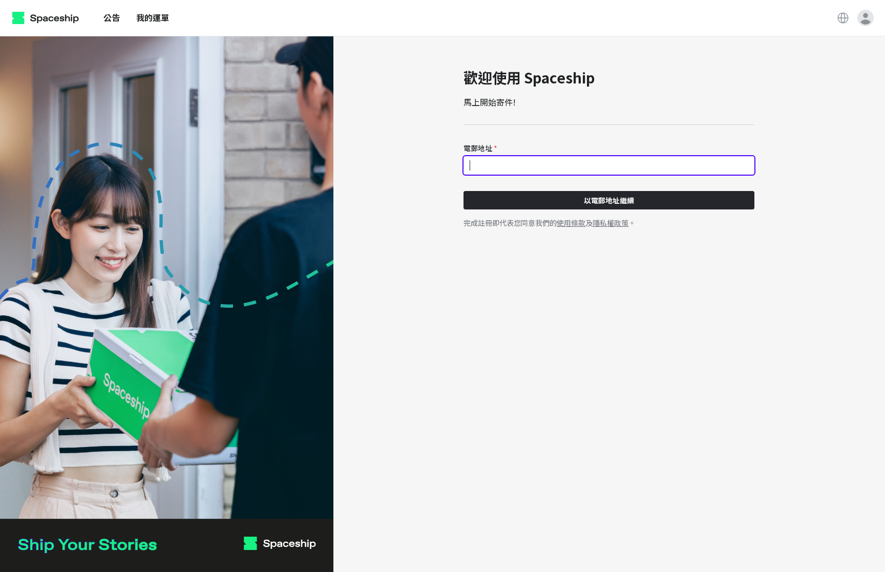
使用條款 (571, 223)
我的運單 (152, 17)
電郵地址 (480, 148)
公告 (111, 17)
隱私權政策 (610, 223)
